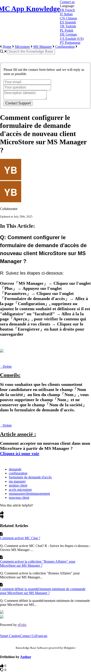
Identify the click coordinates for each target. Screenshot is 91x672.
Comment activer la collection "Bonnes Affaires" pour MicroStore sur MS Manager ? (37, 563)
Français (41, 636)
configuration (18, 473)
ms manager (17, 481)
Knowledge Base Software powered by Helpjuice (46, 647)
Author (25, 657)
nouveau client (19, 497)
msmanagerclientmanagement (29, 493)
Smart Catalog (10, 636)
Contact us (67, 2)
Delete (7, 366)
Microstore (22, 46)
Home (7, 46)
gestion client (18, 485)
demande (15, 469)
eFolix (22, 625)
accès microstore (20, 489)
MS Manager (42, 46)
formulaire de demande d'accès (30, 477)
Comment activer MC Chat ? (20, 538)
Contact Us (28, 636)
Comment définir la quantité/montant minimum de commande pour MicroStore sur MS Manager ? (42, 591)
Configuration (65, 46)
